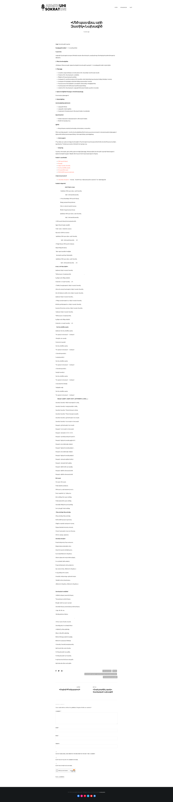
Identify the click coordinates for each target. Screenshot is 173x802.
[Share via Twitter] (58, 670)
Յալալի (60, 163)
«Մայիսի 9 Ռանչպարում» (69, 689)
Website (57, 743)
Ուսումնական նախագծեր (110, 677)
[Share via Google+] (62, 670)
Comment (58, 711)
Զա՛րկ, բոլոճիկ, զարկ (64, 167)
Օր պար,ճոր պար (63, 170)
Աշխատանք (123, 7)
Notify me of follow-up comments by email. (67, 759)
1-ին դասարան (107, 671)
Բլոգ (116, 7)
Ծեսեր (114, 671)
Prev (79, 687)
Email (57, 735)
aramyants (102, 792)
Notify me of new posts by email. (64, 765)
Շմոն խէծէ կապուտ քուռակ (66, 172)
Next (94, 687)
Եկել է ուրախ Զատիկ (64, 165)
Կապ (131, 7)
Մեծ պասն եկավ (63, 161)
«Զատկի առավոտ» (63, 179)
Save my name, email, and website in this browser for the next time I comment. (75, 753)
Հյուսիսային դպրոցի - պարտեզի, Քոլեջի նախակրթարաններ (100, 674)
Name (57, 727)
